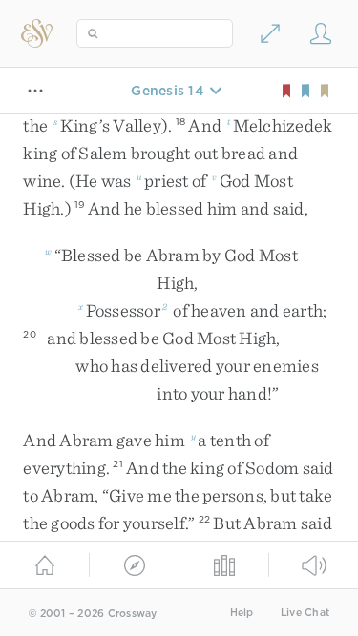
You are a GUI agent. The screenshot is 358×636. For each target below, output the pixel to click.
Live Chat (305, 612)
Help (242, 612)
